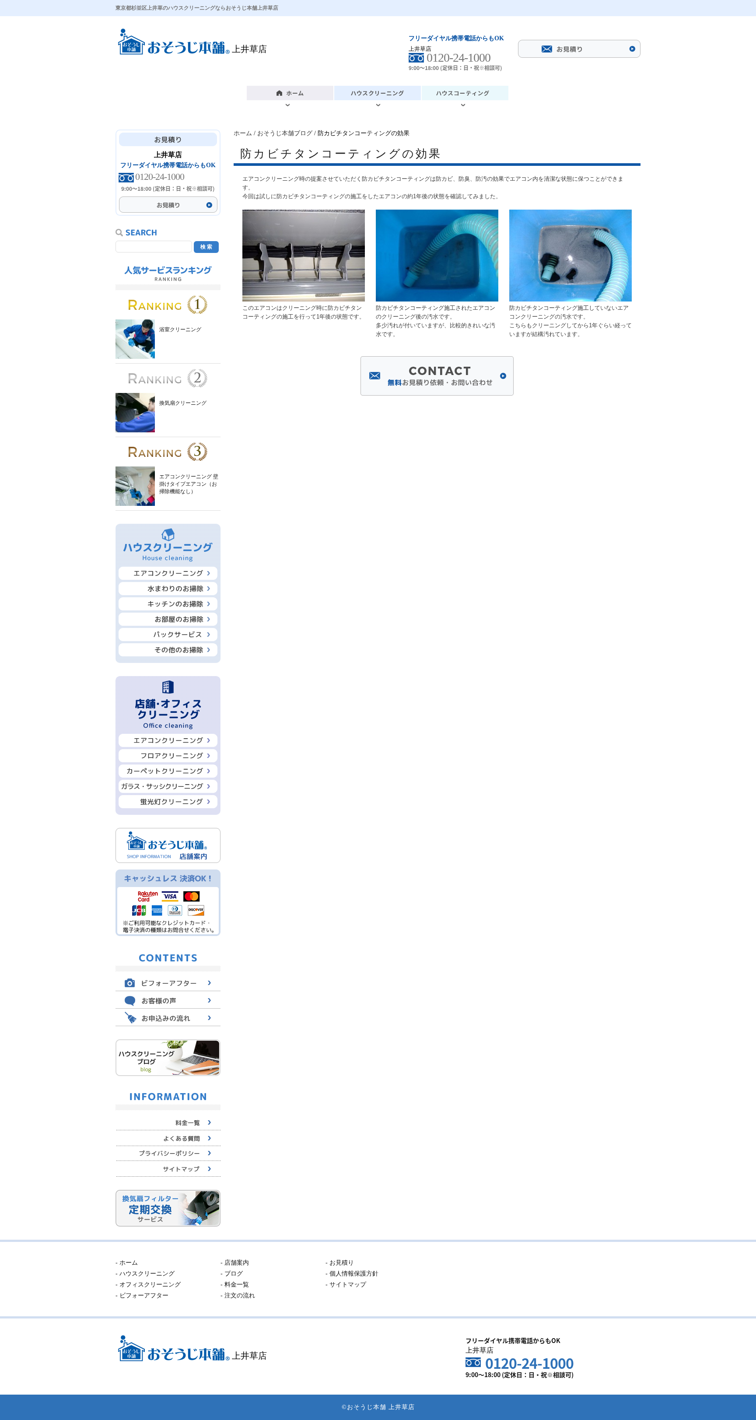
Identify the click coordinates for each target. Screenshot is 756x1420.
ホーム (243, 133)
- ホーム (127, 1262)
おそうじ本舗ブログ (284, 133)
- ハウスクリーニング (145, 1273)
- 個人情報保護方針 (352, 1273)
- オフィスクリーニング (148, 1284)
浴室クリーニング (180, 329)
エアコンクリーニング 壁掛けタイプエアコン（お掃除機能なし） (188, 483)
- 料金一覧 (234, 1284)
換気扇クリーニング (182, 403)
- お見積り (340, 1262)
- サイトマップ (346, 1284)
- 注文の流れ (237, 1295)
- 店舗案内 (234, 1262)
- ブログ (231, 1273)
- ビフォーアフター (142, 1295)
